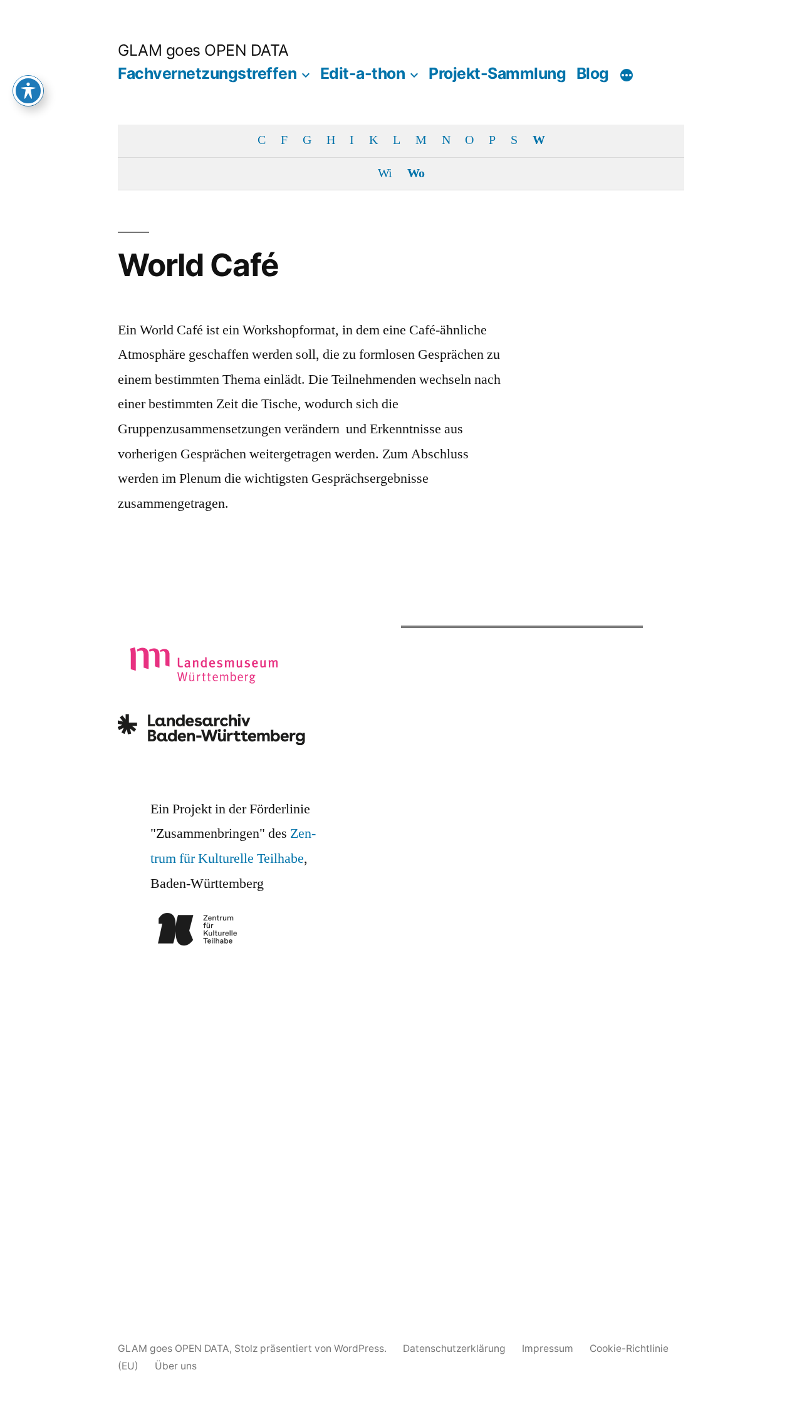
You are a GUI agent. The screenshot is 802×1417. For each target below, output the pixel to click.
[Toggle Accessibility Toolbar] (28, 91)
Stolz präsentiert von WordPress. (311, 1348)
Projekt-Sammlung (497, 73)
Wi (385, 173)
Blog (592, 73)
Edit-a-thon (362, 73)
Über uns (176, 1366)
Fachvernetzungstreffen (207, 73)
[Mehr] (626, 75)
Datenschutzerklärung (454, 1348)
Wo (415, 173)
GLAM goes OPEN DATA (203, 50)
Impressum (547, 1348)
